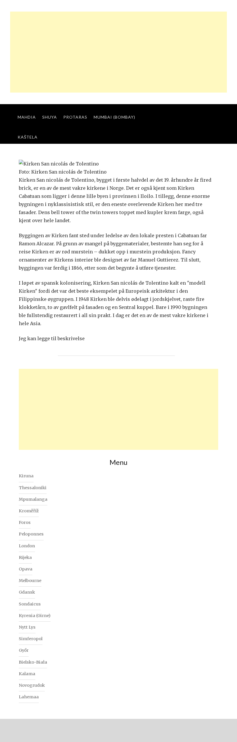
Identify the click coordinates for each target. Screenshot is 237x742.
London (27, 545)
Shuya (49, 117)
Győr (24, 650)
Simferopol (30, 638)
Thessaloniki (33, 487)
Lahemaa (29, 696)
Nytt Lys (27, 627)
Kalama (27, 673)
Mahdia (27, 117)
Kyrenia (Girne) (35, 615)
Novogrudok (32, 685)
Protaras (75, 117)
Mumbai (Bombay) (114, 117)
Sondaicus (30, 604)
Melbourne (30, 580)
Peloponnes (31, 534)
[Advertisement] (118, 52)
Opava (25, 569)
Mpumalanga (33, 499)
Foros (25, 522)
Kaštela (28, 137)
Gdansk (27, 592)
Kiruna (26, 475)
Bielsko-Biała (33, 662)
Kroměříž (29, 510)
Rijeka (25, 557)
